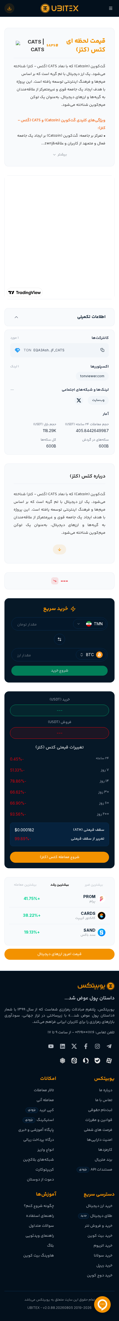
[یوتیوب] (50, 1046)
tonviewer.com (92, 376)
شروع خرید (59, 671)
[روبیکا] (62, 1060)
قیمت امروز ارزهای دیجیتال (59, 954)
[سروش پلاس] (85, 1060)
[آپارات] (109, 1060)
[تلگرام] (109, 1046)
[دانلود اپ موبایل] (9, 8)
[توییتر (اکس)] (74, 1046)
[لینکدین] (62, 1046)
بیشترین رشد (59, 885)
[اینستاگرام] (97, 1046)
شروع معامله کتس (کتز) (59, 857)
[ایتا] (74, 1060)
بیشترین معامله (25, 885)
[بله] (97, 1060)
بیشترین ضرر (94, 885)
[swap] (59, 639)
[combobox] (89, 624)
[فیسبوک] (85, 1046)
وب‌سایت (98, 400)
